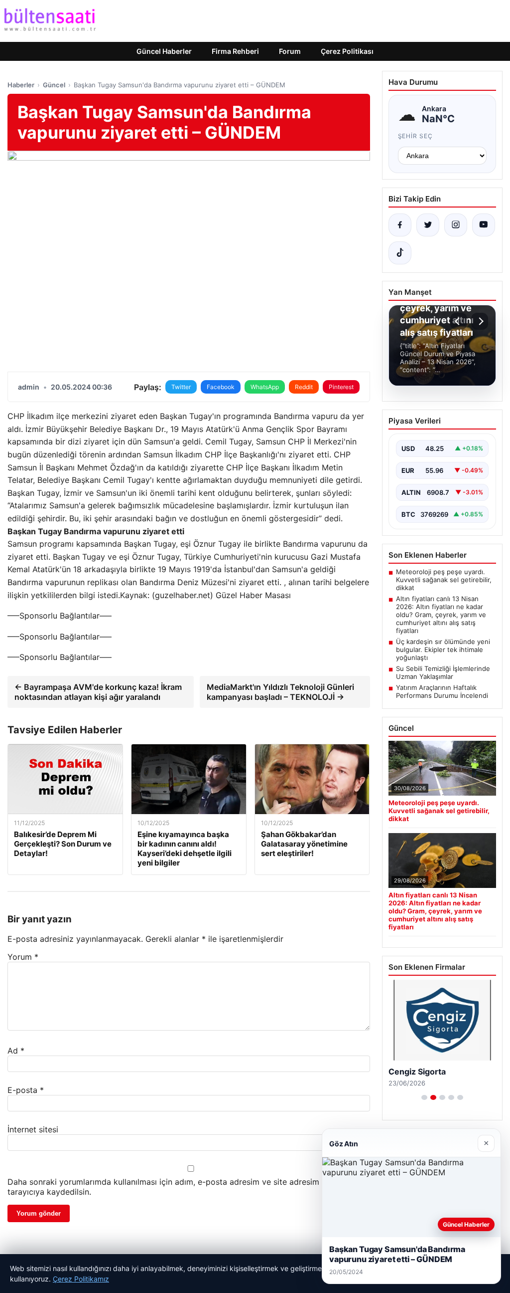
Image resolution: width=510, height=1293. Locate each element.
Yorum (22, 957)
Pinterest (341, 387)
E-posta (25, 1090)
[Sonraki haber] (479, 321)
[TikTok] (399, 252)
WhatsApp (265, 387)
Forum (290, 51)
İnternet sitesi (32, 1129)
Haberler (20, 85)
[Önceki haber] (458, 321)
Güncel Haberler (164, 51)
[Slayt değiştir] (424, 1097)
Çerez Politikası (347, 51)
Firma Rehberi (235, 51)
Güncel (54, 85)
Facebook (221, 387)
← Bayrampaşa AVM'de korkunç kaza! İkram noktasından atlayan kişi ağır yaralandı (98, 692)
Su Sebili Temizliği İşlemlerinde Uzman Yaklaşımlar (443, 672)
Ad (15, 1051)
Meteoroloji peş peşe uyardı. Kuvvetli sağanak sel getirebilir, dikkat (444, 580)
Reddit (304, 387)
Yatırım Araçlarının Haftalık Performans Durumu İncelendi (442, 691)
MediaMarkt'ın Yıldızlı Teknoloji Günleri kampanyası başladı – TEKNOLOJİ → (280, 692)
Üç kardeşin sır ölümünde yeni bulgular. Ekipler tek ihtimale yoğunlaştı (443, 649)
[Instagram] (455, 225)
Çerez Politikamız (81, 1279)
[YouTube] (483, 225)
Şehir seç (415, 136)
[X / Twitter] (427, 225)
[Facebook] (399, 225)
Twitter (181, 387)
